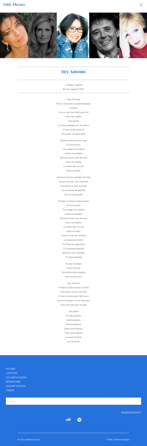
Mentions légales (122, 439)
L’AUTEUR (11, 373)
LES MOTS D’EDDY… (17, 377)
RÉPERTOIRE (13, 381)
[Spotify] (79, 420)
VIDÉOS (10, 390)
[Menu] (141, 5)
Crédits (110, 439)
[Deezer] (68, 420)
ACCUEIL (11, 368)
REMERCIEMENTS (131, 412)
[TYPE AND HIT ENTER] (138, 401)
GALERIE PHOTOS (16, 386)
